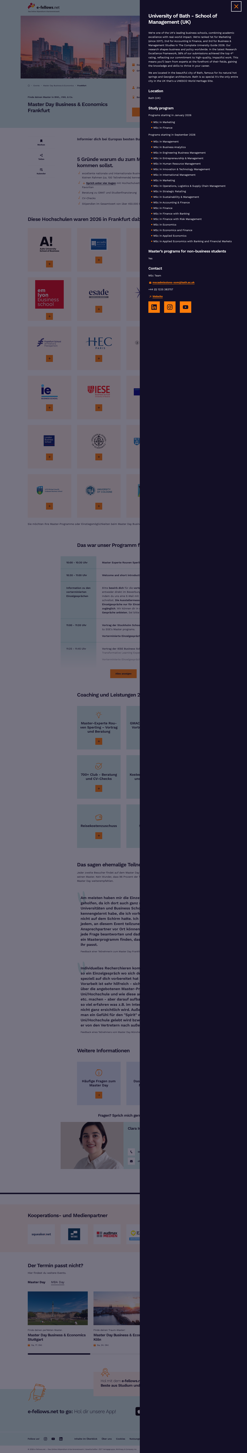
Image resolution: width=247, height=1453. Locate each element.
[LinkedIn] (154, 307)
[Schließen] (236, 6)
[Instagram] (170, 307)
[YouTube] (185, 307)
